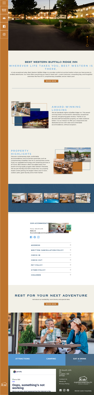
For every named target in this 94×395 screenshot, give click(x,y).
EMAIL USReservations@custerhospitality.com (39, 232)
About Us (62, 381)
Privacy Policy (64, 383)
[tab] (22, 360)
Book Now (51, 81)
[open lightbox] (19, 198)
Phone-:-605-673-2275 (36, 229)
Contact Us (63, 379)
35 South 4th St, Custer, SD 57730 (65, 373)
